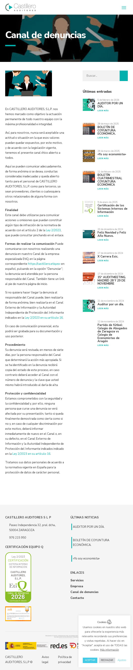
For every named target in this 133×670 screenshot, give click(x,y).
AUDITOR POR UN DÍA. (110, 105)
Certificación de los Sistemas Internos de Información (112, 208)
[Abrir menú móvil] (124, 7)
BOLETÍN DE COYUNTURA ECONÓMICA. (106, 130)
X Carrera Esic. (107, 257)
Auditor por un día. (110, 304)
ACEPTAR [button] (90, 660)
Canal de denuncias (84, 592)
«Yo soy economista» (111, 154)
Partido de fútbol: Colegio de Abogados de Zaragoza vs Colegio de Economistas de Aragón (112, 333)
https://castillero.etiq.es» (44, 264)
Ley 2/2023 (53, 230)
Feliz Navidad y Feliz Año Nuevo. (111, 234)
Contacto (77, 598)
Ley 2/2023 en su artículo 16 (44, 318)
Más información (109, 650)
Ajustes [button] (122, 660)
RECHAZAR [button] (107, 660)
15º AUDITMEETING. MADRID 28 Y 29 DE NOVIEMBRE (111, 280)
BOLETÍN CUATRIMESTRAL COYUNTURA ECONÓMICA (109, 180)
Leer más (103, 110)
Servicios (77, 580)
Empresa (76, 586)
